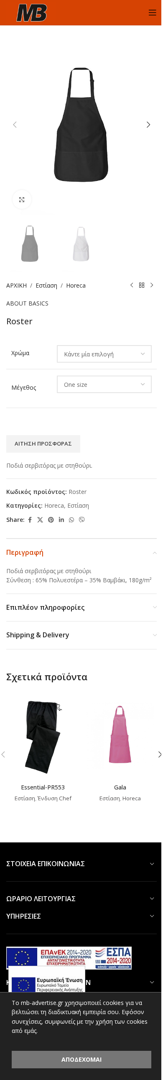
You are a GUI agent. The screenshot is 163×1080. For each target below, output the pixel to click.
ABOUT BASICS (27, 303)
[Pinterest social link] (51, 520)
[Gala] (120, 736)
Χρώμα (20, 353)
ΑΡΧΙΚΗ (16, 285)
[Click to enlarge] (22, 199)
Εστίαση (46, 285)
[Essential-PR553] (42, 736)
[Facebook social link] (30, 520)
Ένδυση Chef (54, 798)
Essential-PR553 (43, 787)
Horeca (76, 285)
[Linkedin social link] (61, 520)
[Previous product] (132, 286)
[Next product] (152, 286)
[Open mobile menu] (152, 12)
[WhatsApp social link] (71, 520)
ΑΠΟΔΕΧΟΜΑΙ (81, 1059)
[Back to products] (142, 286)
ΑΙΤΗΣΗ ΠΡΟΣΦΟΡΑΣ (43, 443)
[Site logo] (31, 12)
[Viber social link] (81, 520)
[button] (14, 124)
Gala (120, 787)
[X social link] (40, 520)
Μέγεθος (23, 387)
